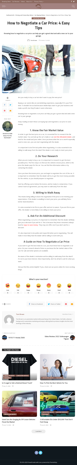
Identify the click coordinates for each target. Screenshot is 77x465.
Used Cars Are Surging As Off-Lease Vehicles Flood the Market (18, 420)
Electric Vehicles (61, 412)
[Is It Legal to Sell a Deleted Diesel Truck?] (19, 367)
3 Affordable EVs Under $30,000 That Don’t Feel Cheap (56, 420)
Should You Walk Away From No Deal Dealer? (7, 136)
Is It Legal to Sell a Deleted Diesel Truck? (17, 383)
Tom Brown (33, 40)
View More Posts (66, 314)
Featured (7, 378)
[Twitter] (74, 1)
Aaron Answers (9, 375)
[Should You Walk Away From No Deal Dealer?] (7, 126)
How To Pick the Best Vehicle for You (54, 383)
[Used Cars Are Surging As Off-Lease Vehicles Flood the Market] (19, 404)
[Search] (73, 6)
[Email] (10, 110)
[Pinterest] (4, 110)
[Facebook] (71, 1)
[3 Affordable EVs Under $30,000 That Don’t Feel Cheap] (57, 404)
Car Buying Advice (38, 18)
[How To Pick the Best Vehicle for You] (57, 367)
